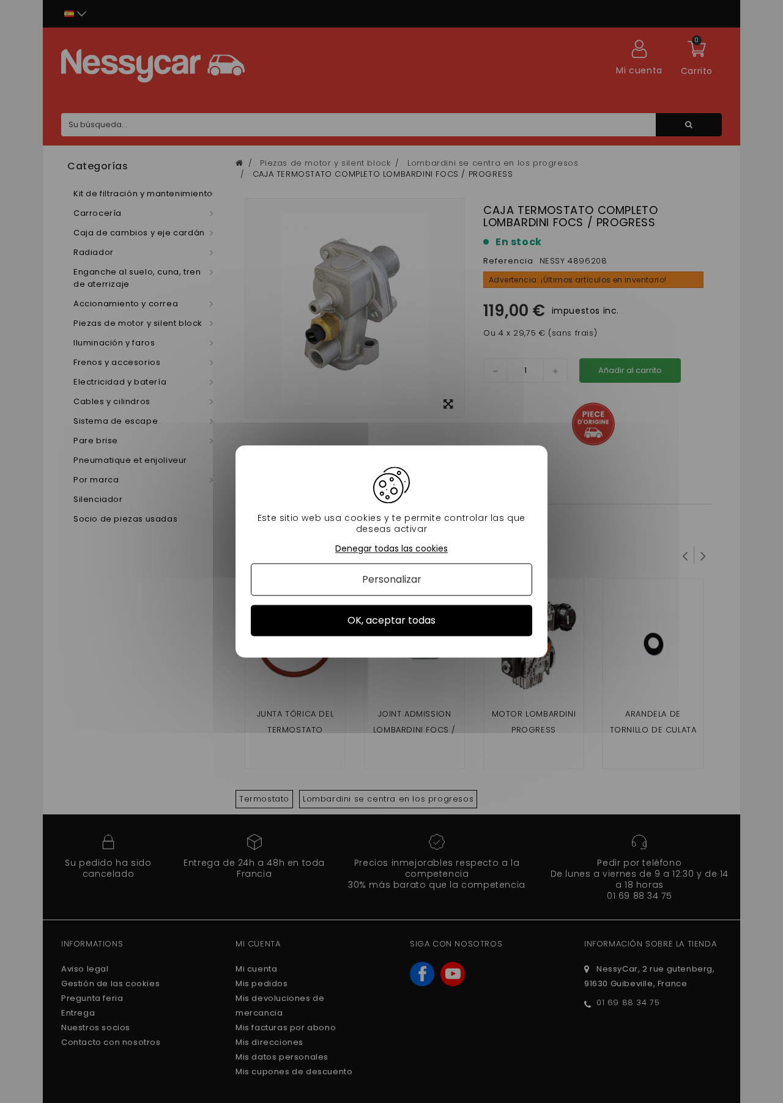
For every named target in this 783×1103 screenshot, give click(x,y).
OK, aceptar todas (391, 620)
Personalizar (391, 579)
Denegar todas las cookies (391, 549)
